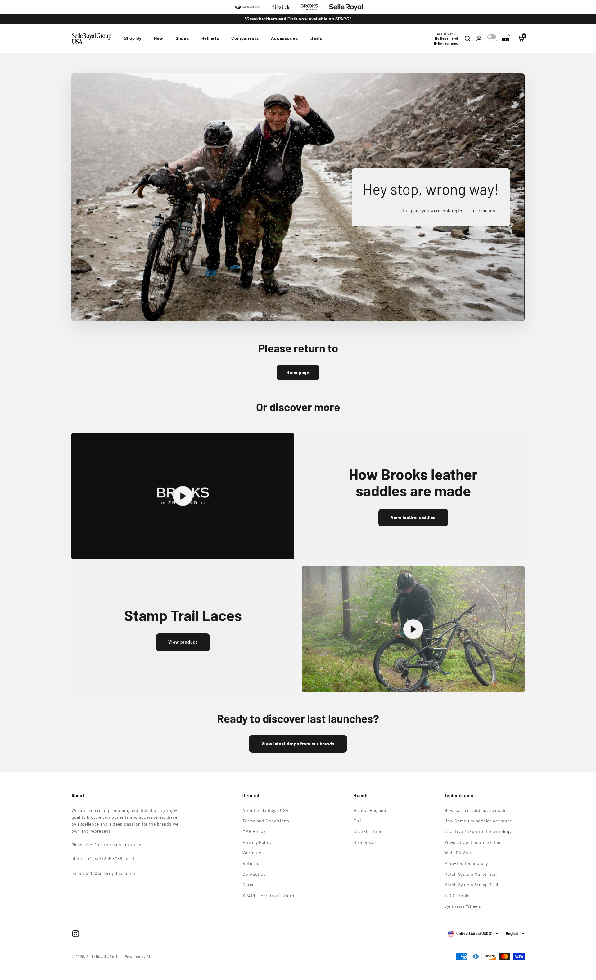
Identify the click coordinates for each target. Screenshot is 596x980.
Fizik (359, 820)
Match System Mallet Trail (470, 874)
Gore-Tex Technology (466, 863)
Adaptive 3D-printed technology (477, 831)
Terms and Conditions (265, 820)
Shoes (182, 38)
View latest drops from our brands (297, 743)
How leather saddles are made (475, 810)
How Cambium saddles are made (478, 820)
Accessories (284, 38)
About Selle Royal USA (265, 810)
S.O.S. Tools (456, 895)
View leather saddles (413, 517)
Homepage (298, 372)
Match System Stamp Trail (471, 884)
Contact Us (254, 874)
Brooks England (370, 810)
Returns (250, 863)
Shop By (133, 38)
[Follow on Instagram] (75, 933)
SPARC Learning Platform (269, 895)
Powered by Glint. (140, 956)
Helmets (210, 38)
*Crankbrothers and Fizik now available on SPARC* (298, 18)
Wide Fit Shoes (460, 852)
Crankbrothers (369, 831)
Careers (250, 884)
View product (182, 642)
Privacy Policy (256, 842)
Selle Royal (365, 842)
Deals (316, 38)
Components (245, 38)
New (158, 38)
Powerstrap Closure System (473, 842)
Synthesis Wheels (462, 906)
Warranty (251, 852)
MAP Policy (253, 831)
